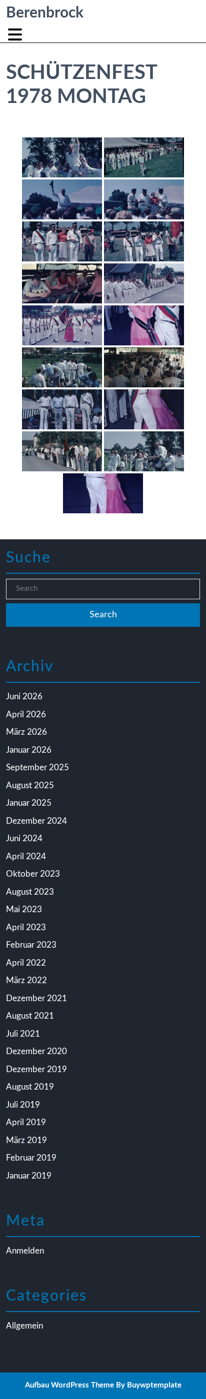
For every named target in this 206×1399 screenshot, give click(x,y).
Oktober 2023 (33, 874)
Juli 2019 (23, 1105)
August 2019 (30, 1087)
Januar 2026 (29, 750)
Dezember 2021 (36, 998)
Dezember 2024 (36, 821)
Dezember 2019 (36, 1069)
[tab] (16, 34)
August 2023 (30, 892)
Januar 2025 (29, 803)
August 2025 (30, 785)
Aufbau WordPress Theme (69, 1385)
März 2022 (26, 980)
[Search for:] (103, 589)
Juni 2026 (24, 696)
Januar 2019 (29, 1176)
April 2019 (26, 1122)
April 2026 (26, 714)
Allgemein (24, 1326)
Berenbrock (45, 12)
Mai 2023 (24, 909)
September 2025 (37, 767)
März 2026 (26, 732)
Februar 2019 (31, 1158)
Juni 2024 (24, 838)
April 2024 (26, 856)
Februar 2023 (31, 945)
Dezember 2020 (36, 1051)
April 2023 (26, 927)
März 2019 (26, 1140)
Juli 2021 (23, 1034)
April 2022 (26, 963)
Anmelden (25, 1251)
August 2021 (30, 1016)
